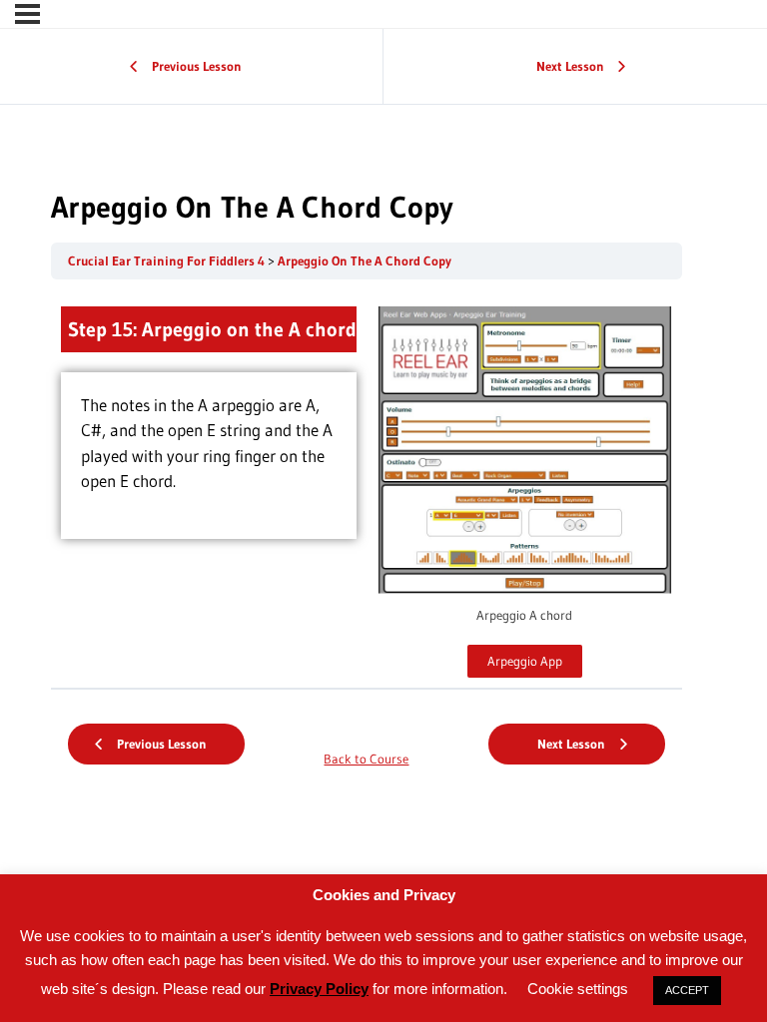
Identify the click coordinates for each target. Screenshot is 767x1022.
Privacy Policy (319, 988)
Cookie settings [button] (577, 988)
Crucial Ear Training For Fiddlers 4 (168, 261)
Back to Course (366, 759)
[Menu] (27, 14)
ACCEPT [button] (687, 990)
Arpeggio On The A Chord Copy (364, 261)
